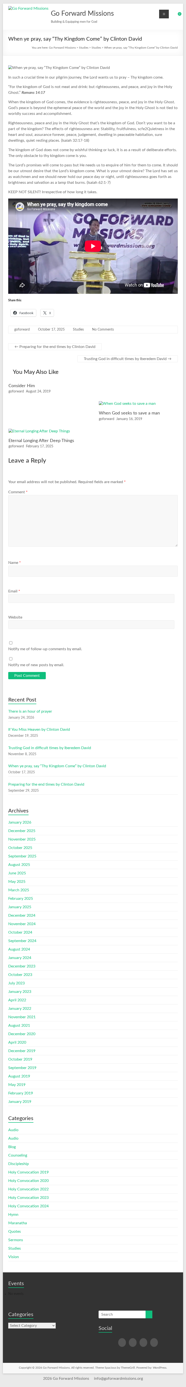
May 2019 (16, 1085)
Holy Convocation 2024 (28, 1206)
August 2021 (19, 1025)
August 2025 (19, 865)
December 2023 (21, 966)
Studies (78, 329)
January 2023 (19, 992)
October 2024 (20, 932)
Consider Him (21, 386)
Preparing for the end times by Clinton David (55, 347)
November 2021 (22, 1017)
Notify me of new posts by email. (36, 665)
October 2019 (20, 1059)
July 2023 (16, 983)
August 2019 (19, 1076)
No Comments (103, 329)
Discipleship (18, 1164)
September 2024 (22, 941)
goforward (22, 329)
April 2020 (17, 1042)
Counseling (17, 1155)
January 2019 (19, 1102)
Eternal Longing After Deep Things (41, 441)
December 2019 (21, 1051)
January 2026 (19, 822)
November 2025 (22, 839)
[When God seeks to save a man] (127, 404)
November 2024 (22, 924)
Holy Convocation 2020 (28, 1181)
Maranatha (17, 1223)
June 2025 (17, 873)
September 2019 (22, 1068)
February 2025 (20, 898)
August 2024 (19, 949)
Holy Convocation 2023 (28, 1198)
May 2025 (16, 882)
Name (14, 563)
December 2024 (21, 915)
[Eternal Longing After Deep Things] (39, 431)
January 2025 (19, 907)
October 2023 (20, 975)
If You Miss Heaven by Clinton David (39, 729)
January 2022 (19, 1009)
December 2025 (21, 831)
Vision (13, 1257)
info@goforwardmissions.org (118, 1378)
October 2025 (20, 848)
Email (14, 591)
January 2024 (19, 958)
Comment (18, 492)
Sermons (15, 1240)
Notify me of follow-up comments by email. (45, 649)
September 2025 (22, 856)
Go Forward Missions (82, 13)
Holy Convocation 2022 (28, 1189)
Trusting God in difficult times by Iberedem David (127, 359)
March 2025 (18, 890)
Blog (12, 1147)
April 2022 (17, 1000)
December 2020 (21, 1034)
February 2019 (20, 1093)
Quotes (14, 1231)
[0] (176, 15)
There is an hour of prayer (30, 711)
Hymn (13, 1215)
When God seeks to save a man (129, 413)
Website (15, 617)
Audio (13, 1130)
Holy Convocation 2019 (28, 1172)
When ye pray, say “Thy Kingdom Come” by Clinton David (57, 766)
